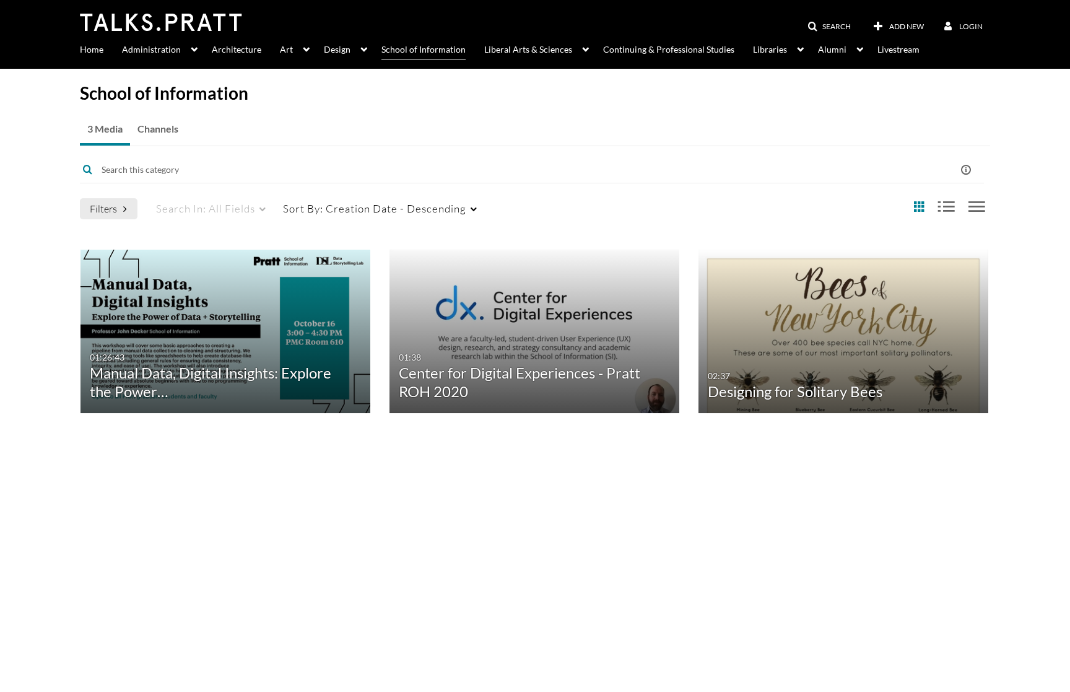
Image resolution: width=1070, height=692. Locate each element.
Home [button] (91, 49)
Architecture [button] (236, 49)
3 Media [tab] (105, 128)
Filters (103, 208)
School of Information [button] (423, 49)
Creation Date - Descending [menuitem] (374, 208)
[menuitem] (101, 48)
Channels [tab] (157, 128)
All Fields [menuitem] (205, 208)
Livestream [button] (898, 49)
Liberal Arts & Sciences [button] (528, 49)
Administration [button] (151, 49)
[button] (829, 26)
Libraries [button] (770, 49)
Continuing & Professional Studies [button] (668, 49)
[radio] (918, 207)
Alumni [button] (832, 49)
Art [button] (286, 49)
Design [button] (337, 49)
